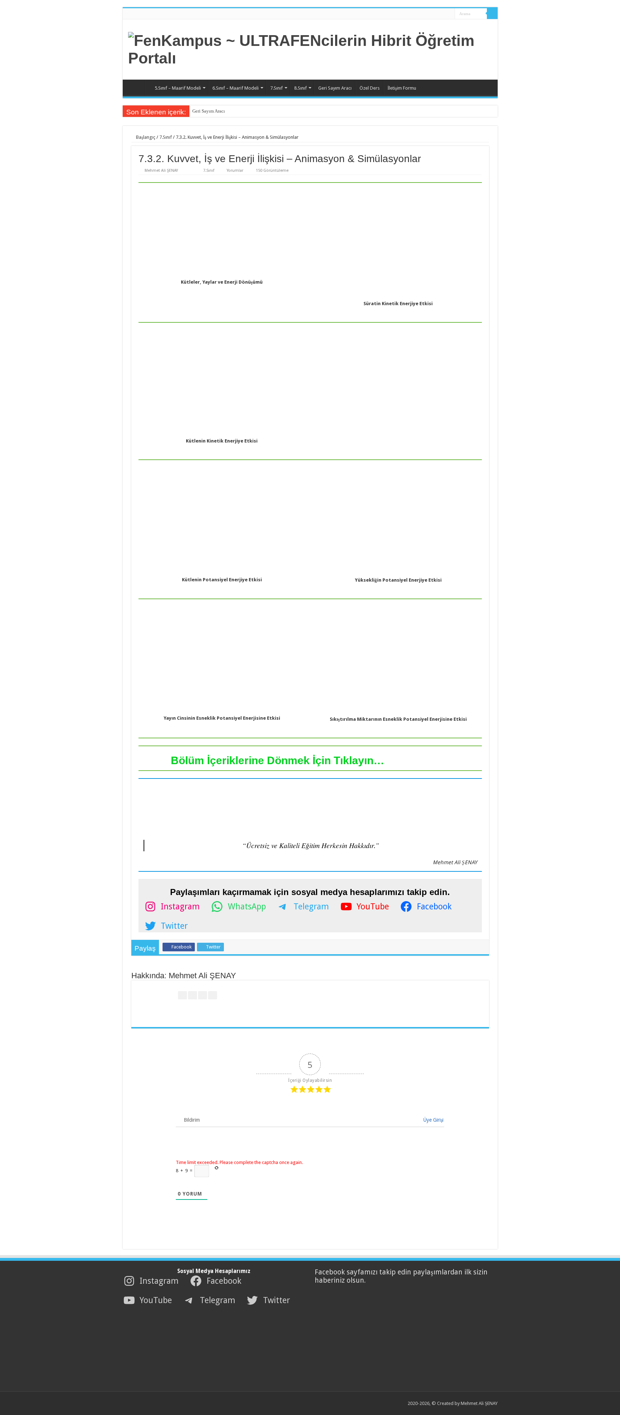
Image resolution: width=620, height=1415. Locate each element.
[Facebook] (426, 14)
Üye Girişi (432, 1120)
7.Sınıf (276, 88)
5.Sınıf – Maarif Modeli (178, 88)
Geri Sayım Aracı (335, 88)
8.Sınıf (300, 88)
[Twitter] (433, 14)
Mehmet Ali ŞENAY (161, 170)
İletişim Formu (402, 88)
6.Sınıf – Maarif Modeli (235, 88)
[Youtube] (440, 14)
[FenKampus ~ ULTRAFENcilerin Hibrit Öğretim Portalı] (310, 48)
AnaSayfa (135, 87)
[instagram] (447, 14)
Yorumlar (235, 170)
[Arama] (492, 13)
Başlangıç (145, 137)
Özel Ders (370, 88)
